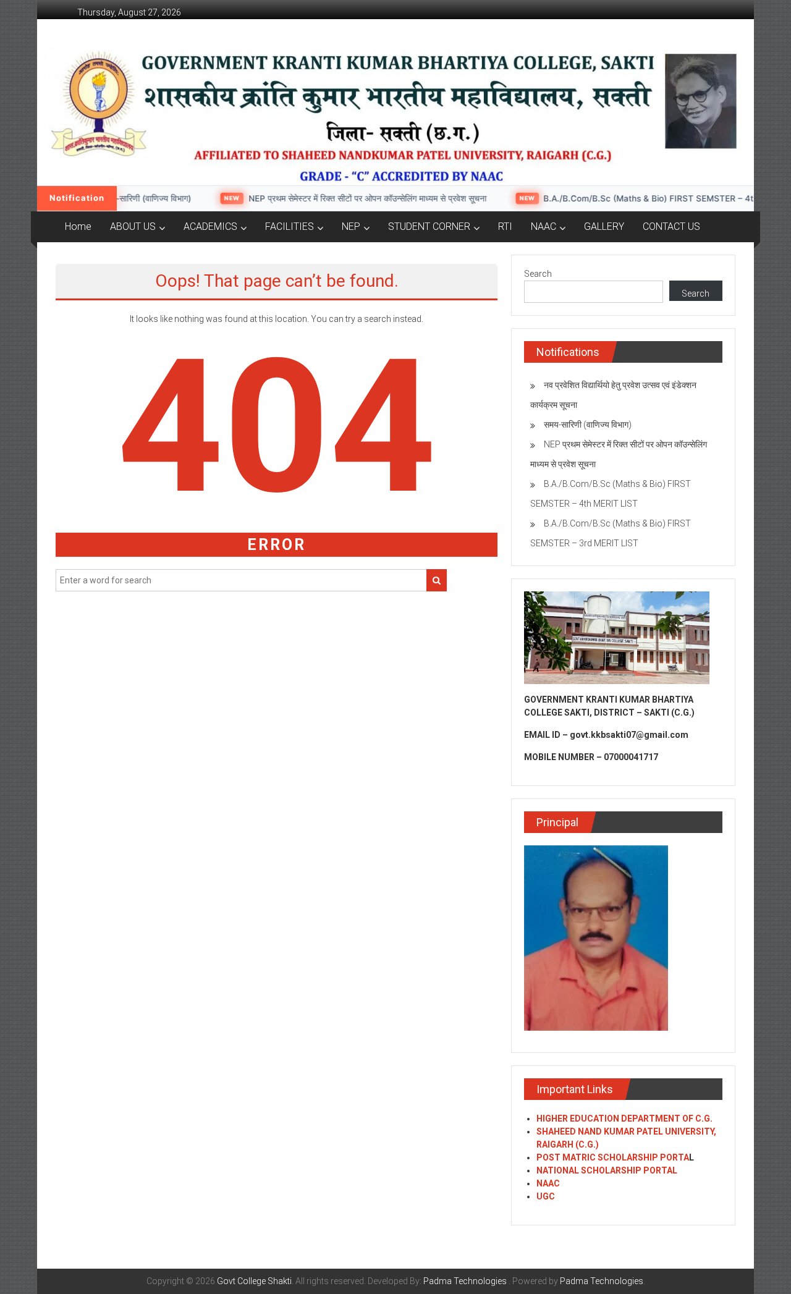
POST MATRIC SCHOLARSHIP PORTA (612, 1157)
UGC (545, 1196)
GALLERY (604, 226)
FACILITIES (289, 226)
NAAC (543, 226)
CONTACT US (671, 226)
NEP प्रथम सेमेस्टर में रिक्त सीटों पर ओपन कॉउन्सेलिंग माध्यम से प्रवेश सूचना (342, 198)
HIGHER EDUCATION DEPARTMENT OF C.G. (624, 1118)
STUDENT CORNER (429, 226)
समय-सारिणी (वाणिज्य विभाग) (121, 198)
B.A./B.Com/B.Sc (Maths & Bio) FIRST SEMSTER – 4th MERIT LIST (650, 198)
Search (538, 274)
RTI (505, 226)
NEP (351, 226)
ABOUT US (133, 226)
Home (78, 226)
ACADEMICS (210, 226)
